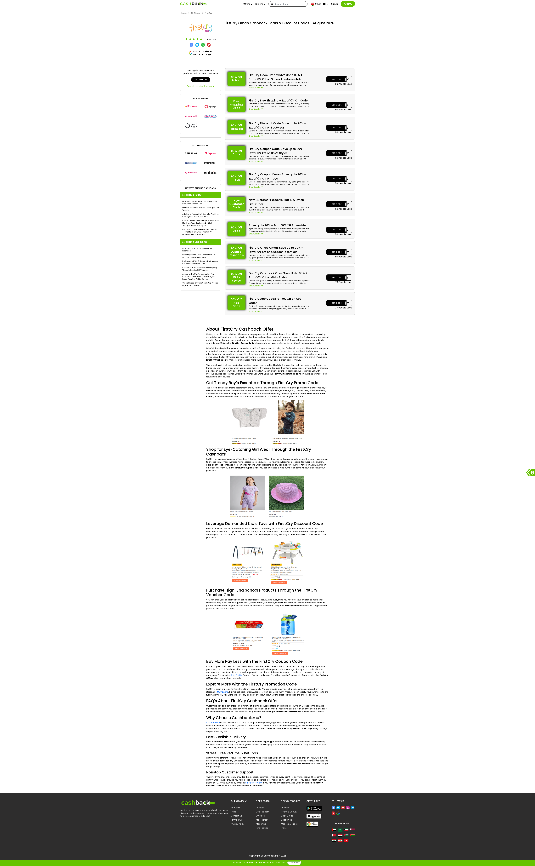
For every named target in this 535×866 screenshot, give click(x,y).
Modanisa (261, 824)
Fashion (285, 807)
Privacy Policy (237, 824)
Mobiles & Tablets (290, 824)
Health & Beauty (289, 811)
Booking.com (262, 811)
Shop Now (201, 79)
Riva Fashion (262, 828)
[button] (279, 87)
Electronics (286, 819)
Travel (284, 828)
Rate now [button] (211, 39)
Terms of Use (237, 819)
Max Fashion (262, 819)
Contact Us (236, 815)
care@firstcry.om (253, 782)
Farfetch (260, 807)
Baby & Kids (236, 675)
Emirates (260, 815)
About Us (235, 807)
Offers (246, 4)
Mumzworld (222, 692)
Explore (259, 4)
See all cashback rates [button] (199, 86)
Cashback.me (213, 722)
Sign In (334, 4)
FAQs (233, 811)
